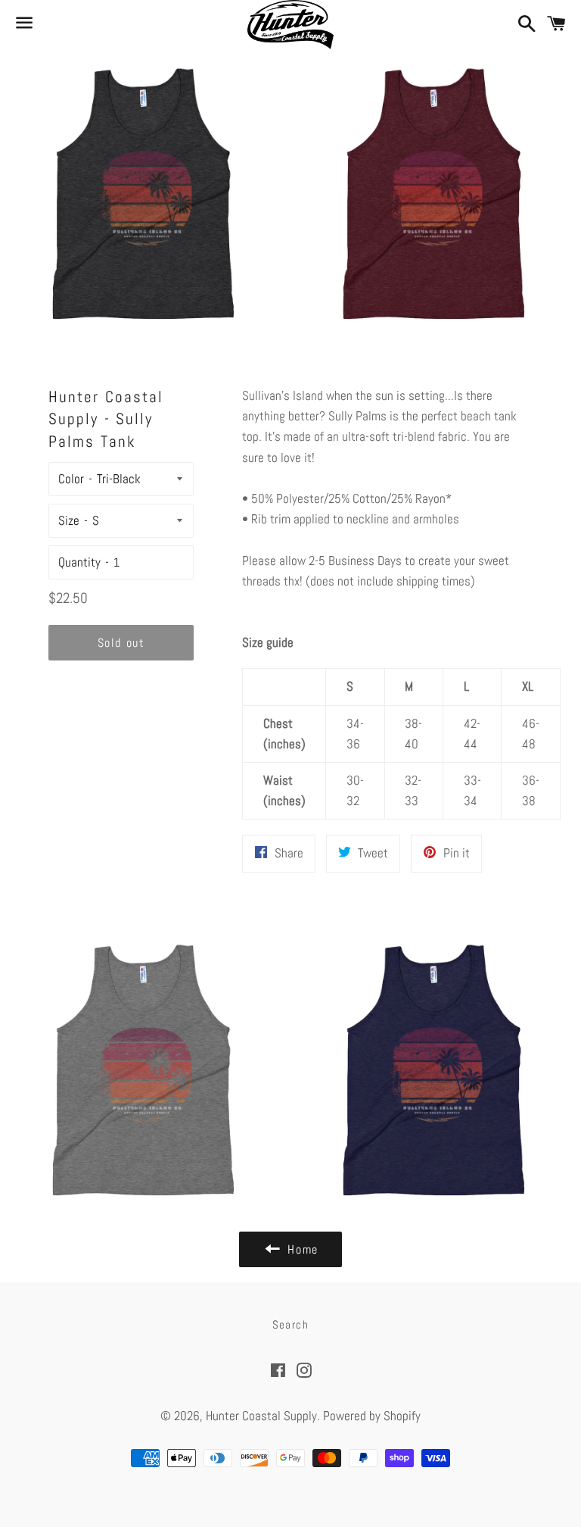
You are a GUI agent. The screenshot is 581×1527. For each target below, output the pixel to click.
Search (290, 1324)
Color (71, 478)
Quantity (79, 562)
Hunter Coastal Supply (261, 1415)
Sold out (121, 643)
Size (68, 520)
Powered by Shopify (372, 1415)
